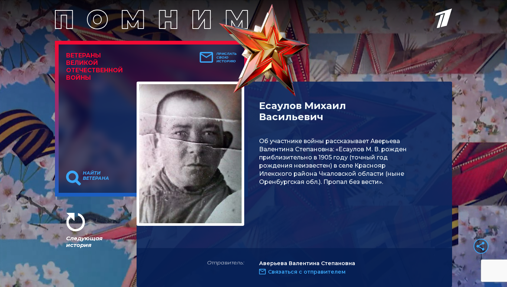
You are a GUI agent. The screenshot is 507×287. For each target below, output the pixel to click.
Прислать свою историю (226, 57)
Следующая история (84, 241)
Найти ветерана (96, 176)
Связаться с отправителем (307, 271)
